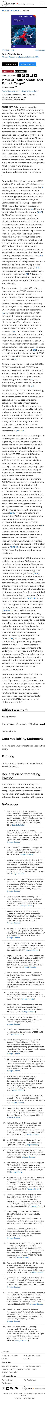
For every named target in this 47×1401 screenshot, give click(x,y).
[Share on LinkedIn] (31, 75)
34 (12, 638)
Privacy (18, 1398)
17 (35, 350)
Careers (5, 1358)
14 (6, 313)
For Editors (6, 1383)
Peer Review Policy (10, 1366)
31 (9, 610)
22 (18, 431)
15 (14, 331)
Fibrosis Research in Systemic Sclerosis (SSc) (20, 57)
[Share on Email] (27, 75)
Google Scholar (18, 825)
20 (32, 379)
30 (6, 610)
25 (13, 473)
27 (14, 547)
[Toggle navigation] (42, 4)
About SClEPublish (10, 1355)
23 (20, 431)
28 (17, 547)
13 (3, 313)
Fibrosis (15, 10)
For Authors (7, 1380)
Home (5, 10)
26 (42, 525)
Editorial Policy (30, 1369)
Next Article (39, 50)
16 (33, 350)
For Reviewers (30, 1380)
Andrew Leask (8, 87)
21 (32, 386)
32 (11, 610)
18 (16, 359)
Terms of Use (29, 1398)
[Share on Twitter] (19, 75)
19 (19, 359)
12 (27, 274)
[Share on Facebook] (23, 75)
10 (36, 268)
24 (23, 431)
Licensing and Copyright (13, 1369)
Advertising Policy (10, 1372)
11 (38, 268)
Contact (27, 1358)
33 (9, 638)
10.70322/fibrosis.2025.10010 (13, 100)
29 (3, 610)
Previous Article (8, 50)
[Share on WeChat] (35, 75)
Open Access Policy (32, 1366)
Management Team (32, 1355)
